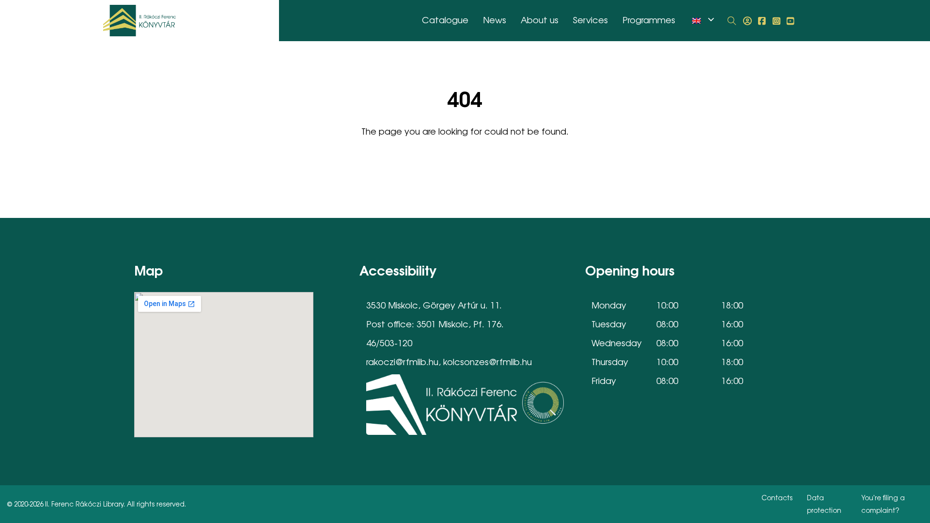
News (494, 19)
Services (590, 19)
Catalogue (445, 19)
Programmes (648, 19)
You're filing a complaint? (883, 503)
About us (539, 19)
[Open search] (732, 20)
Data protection (824, 503)
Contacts (776, 497)
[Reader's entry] (747, 21)
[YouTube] (790, 21)
